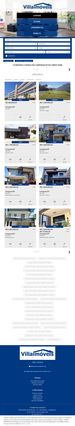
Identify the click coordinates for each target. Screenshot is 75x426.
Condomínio (11, 56)
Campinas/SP (30, 79)
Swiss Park (38, 79)
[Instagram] (1, 24)
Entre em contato (37, 393)
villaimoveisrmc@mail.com (38, 366)
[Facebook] (1, 20)
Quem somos (37, 395)
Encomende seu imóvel (37, 381)
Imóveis (23, 79)
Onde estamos (37, 399)
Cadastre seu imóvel (37, 383)
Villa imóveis (8, 79)
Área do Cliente (37, 384)
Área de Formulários (37, 400)
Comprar (16, 79)
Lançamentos (37, 27)
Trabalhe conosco (37, 397)
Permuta (37, 33)
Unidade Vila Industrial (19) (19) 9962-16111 (38, 371)
